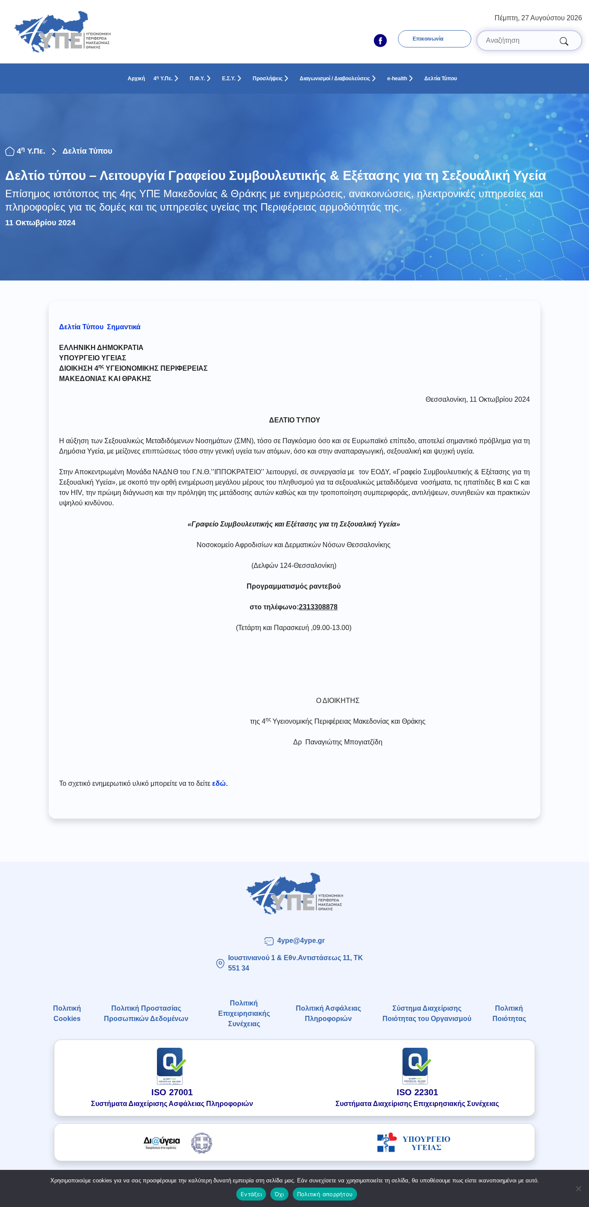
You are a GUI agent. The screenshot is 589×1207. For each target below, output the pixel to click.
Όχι (279, 1194)
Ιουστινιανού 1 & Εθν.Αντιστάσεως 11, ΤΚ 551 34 (295, 963)
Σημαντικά (124, 327)
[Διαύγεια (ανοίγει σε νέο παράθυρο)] (175, 1142)
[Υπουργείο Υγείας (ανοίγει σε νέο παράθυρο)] (413, 1142)
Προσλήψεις (267, 79)
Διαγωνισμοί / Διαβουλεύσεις (335, 79)
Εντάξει (251, 1194)
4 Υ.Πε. (163, 78)
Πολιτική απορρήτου (325, 1194)
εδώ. (220, 783)
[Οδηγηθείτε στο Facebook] (380, 40)
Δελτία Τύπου (440, 79)
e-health (397, 79)
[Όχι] (578, 1188)
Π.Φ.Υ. (197, 79)
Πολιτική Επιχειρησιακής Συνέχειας (244, 1013)
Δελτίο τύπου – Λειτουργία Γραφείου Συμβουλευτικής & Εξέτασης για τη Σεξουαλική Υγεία (275, 175)
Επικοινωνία (428, 39)
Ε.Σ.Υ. (228, 79)
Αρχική (136, 79)
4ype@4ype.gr (301, 940)
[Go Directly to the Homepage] (62, 31)
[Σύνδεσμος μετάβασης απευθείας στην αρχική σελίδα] (294, 893)
